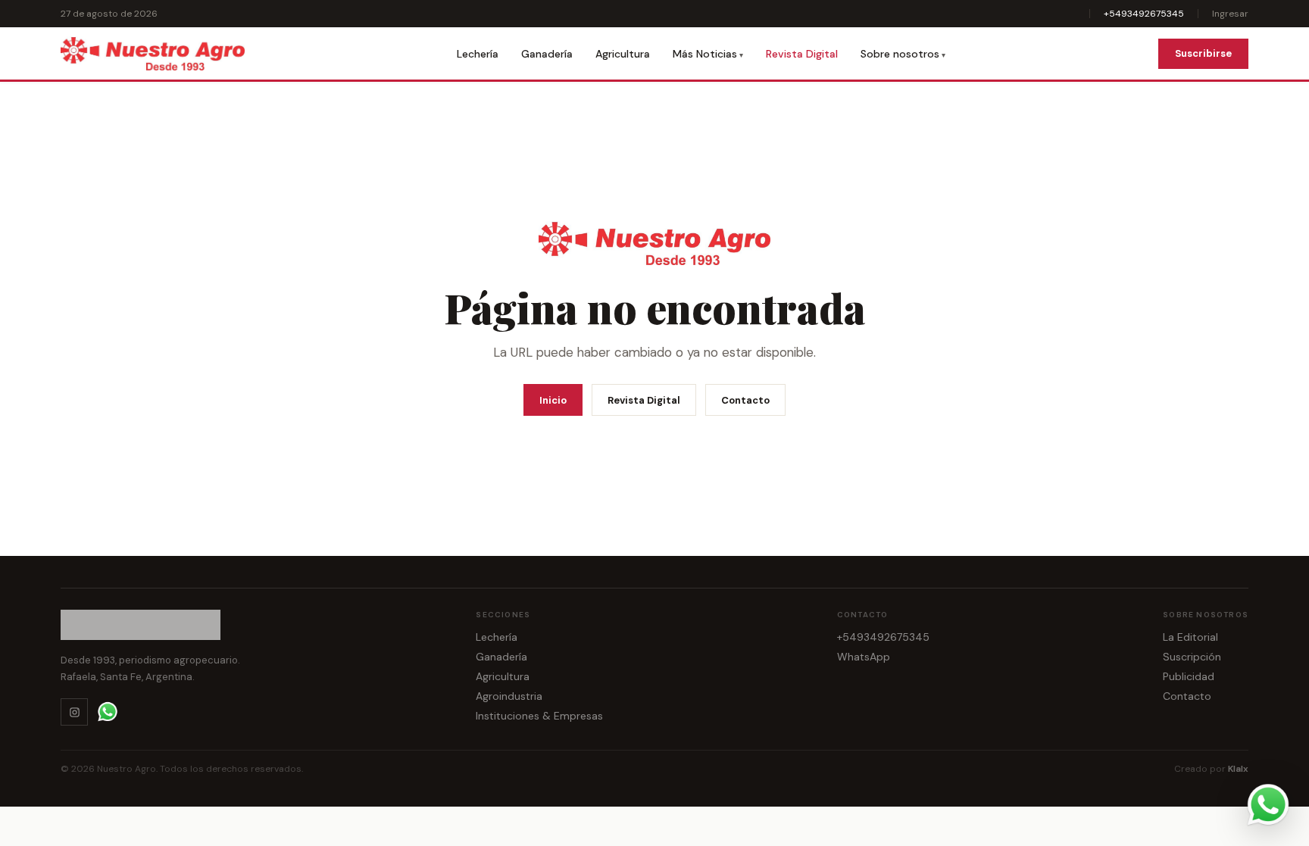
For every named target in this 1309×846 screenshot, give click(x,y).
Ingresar (1230, 14)
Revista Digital (802, 54)
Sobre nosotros (900, 54)
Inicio (553, 400)
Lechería (477, 54)
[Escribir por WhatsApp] (1268, 805)
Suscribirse (1203, 53)
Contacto (745, 400)
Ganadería (547, 54)
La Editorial (1190, 637)
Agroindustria (509, 696)
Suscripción (1192, 656)
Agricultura (622, 54)
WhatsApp (863, 656)
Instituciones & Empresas (539, 716)
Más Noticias (705, 54)
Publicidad (1188, 676)
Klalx (1238, 769)
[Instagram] (74, 712)
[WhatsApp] (107, 712)
